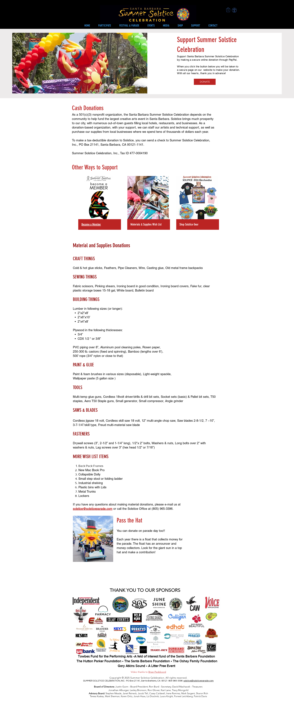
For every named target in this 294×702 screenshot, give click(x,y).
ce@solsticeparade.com (201, 681)
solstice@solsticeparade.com (92, 509)
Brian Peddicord (157, 671)
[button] (151, 25)
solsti (186, 681)
